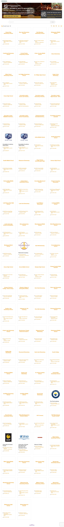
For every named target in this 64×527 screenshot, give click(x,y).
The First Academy (54, 401)
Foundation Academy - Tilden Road (23, 145)
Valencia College (38, 444)
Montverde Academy (23, 252)
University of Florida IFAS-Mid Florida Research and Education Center (23, 446)
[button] (2, 26)
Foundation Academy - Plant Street (8, 145)
